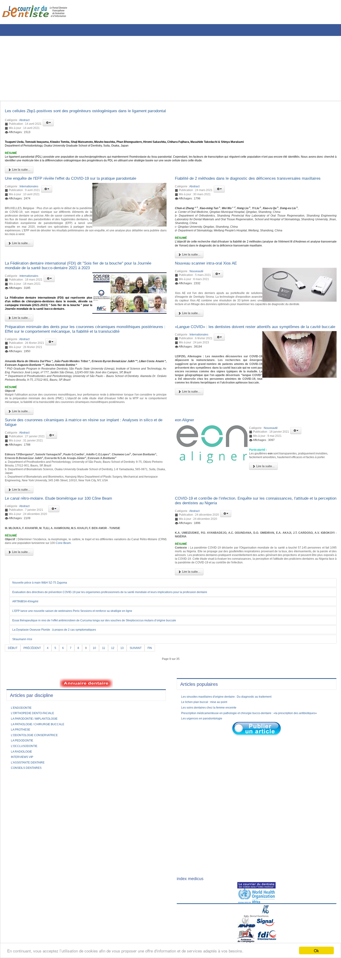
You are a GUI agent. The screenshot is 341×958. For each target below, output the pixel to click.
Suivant (143, 728)
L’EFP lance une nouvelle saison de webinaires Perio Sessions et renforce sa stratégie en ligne (82, 691)
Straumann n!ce (24, 719)
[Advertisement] (140, 68)
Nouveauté (196, 294)
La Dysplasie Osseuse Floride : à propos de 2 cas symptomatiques (62, 710)
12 (119, 728)
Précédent (35, 728)
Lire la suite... (20, 176)
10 (100, 728)
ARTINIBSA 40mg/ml (28, 681)
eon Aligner (186, 477)
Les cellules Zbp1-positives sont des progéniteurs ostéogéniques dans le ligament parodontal (100, 111)
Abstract (24, 121)
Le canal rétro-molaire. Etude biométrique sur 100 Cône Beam (69, 564)
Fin (159, 728)
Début (13, 728)
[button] (48, 124)
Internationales (28, 194)
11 (109, 728)
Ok (316, 950)
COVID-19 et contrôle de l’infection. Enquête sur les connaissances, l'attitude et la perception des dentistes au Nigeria (254, 567)
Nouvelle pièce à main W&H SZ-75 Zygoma (45, 662)
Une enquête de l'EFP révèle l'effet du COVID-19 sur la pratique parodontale (83, 185)
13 (129, 728)
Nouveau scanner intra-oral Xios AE (211, 285)
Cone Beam (104, 614)
